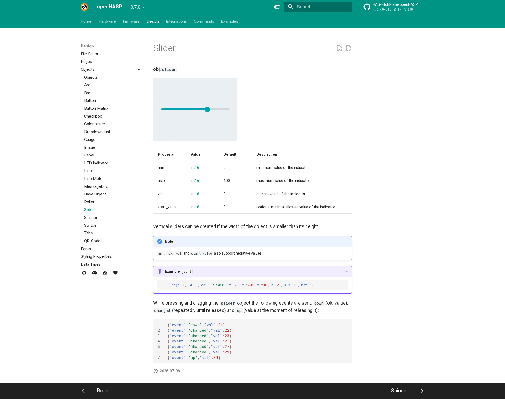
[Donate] (115, 275)
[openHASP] (84, 7)
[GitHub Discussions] (84, 275)
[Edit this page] (348, 48)
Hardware (107, 21)
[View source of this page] (339, 48)
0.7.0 (135, 7)
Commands (204, 21)
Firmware (131, 21)
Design (153, 21)
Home (86, 21)
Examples (230, 21)
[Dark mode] (277, 7)
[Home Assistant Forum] (104, 275)
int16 (195, 167)
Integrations (176, 21)
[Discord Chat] (94, 275)
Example (178, 271)
